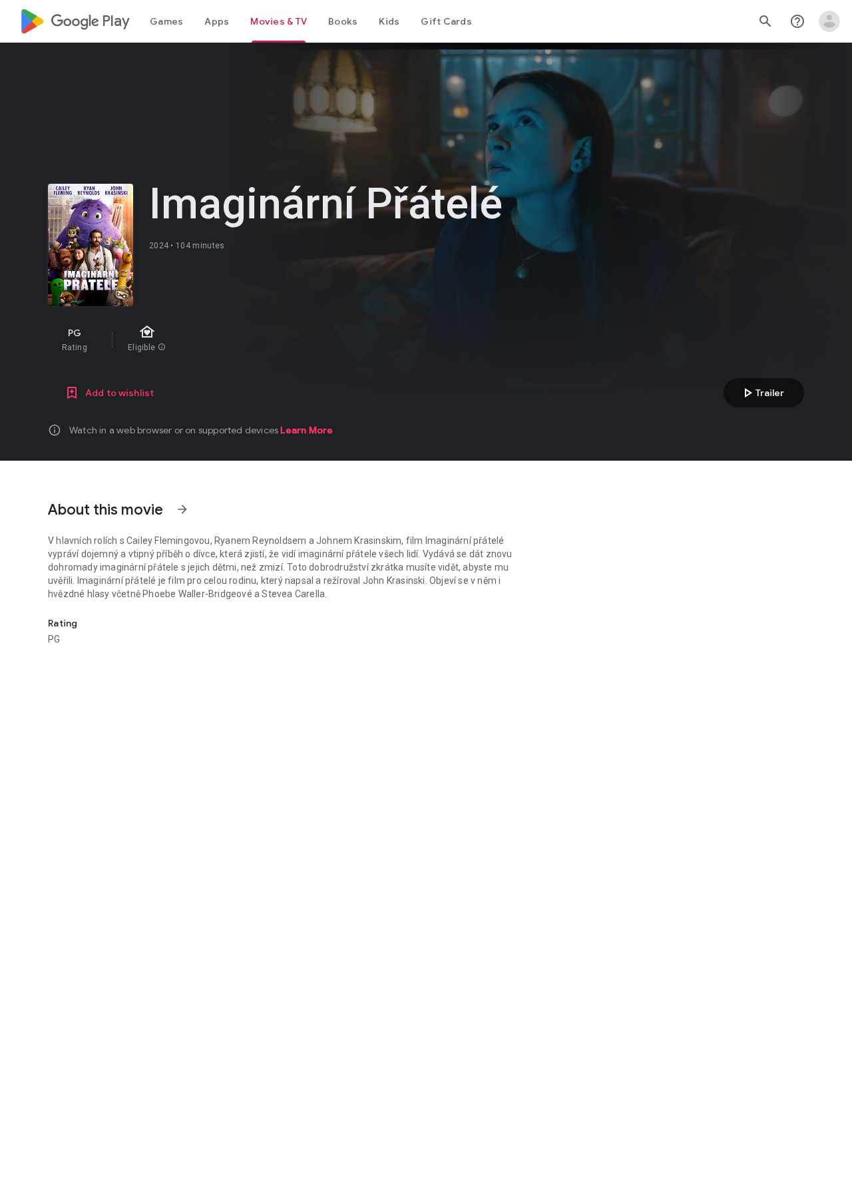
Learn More (306, 430)
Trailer (762, 393)
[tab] (166, 21)
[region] (285, 339)
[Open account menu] (829, 21)
